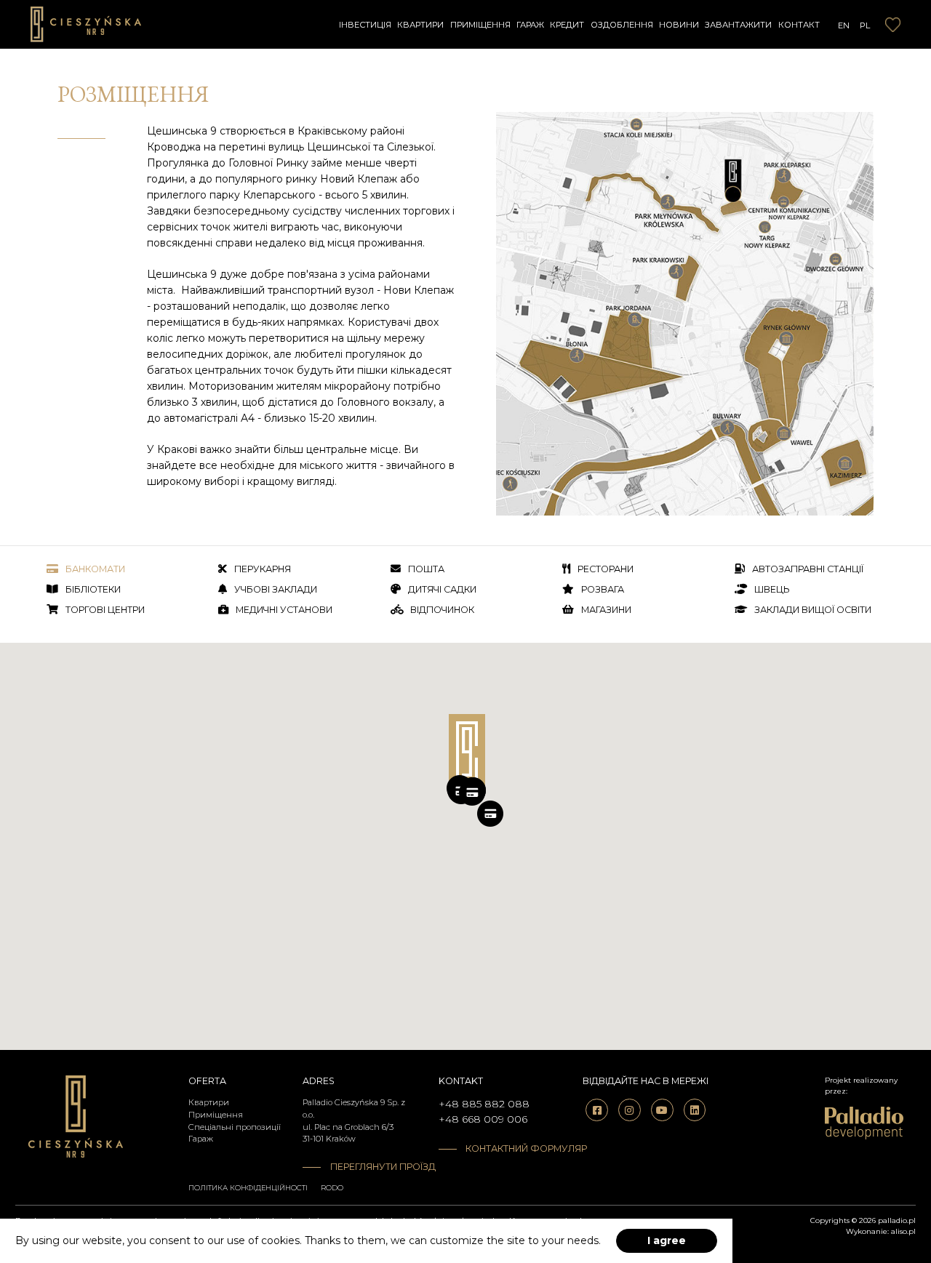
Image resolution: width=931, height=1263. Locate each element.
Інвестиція (365, 25)
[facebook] (597, 1110)
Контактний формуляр (503, 1148)
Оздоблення (622, 25)
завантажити (738, 25)
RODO (332, 1188)
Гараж (530, 25)
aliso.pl (903, 1231)
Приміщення (480, 25)
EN (844, 25)
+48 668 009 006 (483, 1119)
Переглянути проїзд (373, 1166)
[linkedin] (695, 1110)
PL (865, 25)
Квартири (420, 25)
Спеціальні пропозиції (234, 1127)
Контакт (799, 25)
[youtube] (662, 1110)
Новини (679, 25)
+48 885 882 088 (484, 1103)
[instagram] (629, 1110)
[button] (472, 792)
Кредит (567, 25)
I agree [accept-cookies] (666, 1240)
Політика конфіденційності (248, 1188)
